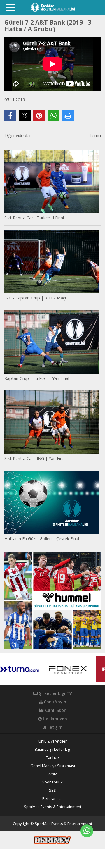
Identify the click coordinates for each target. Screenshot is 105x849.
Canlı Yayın (54, 702)
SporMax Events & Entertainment (52, 806)
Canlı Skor (55, 710)
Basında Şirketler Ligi (53, 749)
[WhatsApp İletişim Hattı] (86, 830)
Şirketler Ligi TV (55, 693)
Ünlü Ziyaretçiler (52, 741)
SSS (52, 790)
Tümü (95, 135)
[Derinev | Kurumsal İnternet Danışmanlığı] (52, 839)
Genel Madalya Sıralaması (52, 765)
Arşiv (52, 773)
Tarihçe (52, 757)
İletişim (54, 727)
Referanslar (52, 798)
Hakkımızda (54, 718)
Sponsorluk (52, 782)
